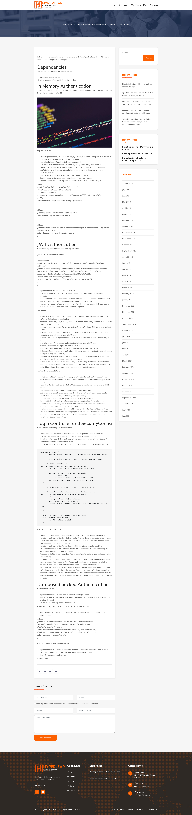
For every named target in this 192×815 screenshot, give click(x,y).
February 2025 (128, 294)
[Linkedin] (43, 792)
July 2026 (126, 190)
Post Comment (45, 738)
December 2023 (128, 379)
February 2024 (128, 367)
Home (113, 5)
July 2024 (126, 336)
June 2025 (126, 269)
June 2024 (126, 342)
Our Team (136, 5)
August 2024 (127, 330)
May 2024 (126, 349)
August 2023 (127, 404)
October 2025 (128, 245)
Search (125, 53)
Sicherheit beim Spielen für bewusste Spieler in (134, 159)
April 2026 (126, 208)
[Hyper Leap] (48, 5)
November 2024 (128, 312)
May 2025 (126, 275)
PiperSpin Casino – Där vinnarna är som (137, 148)
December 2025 (128, 232)
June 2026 (126, 196)
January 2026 (127, 226)
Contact (154, 5)
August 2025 (127, 257)
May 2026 (126, 202)
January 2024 (127, 373)
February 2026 (128, 220)
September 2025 (129, 251)
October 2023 (128, 391)
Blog (145, 5)
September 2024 (129, 324)
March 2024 (127, 361)
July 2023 (126, 410)
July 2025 (126, 263)
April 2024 (126, 355)
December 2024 (128, 306)
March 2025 (127, 287)
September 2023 (129, 397)
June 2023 (126, 416)
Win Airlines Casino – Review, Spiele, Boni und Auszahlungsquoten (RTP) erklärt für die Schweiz (136, 122)
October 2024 (128, 318)
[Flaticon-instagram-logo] (37, 792)
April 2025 (126, 281)
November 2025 (128, 238)
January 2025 (127, 300)
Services (123, 5)
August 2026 (127, 183)
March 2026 (127, 214)
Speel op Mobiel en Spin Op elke (137, 153)
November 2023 (128, 385)
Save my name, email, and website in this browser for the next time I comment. (67, 703)
